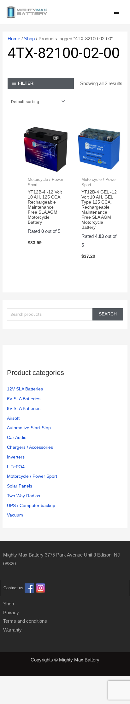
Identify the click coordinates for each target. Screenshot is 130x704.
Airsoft (13, 418)
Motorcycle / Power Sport (32, 476)
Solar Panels (19, 486)
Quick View (45, 167)
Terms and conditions (25, 621)
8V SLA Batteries (23, 408)
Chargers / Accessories (30, 447)
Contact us (13, 588)
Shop (29, 38)
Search (108, 314)
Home (14, 38)
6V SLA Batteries (23, 398)
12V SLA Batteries (25, 389)
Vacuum (15, 515)
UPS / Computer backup (31, 505)
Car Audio (17, 437)
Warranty (12, 629)
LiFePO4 (16, 467)
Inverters (16, 457)
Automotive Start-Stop (29, 427)
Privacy (11, 612)
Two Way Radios (23, 495)
